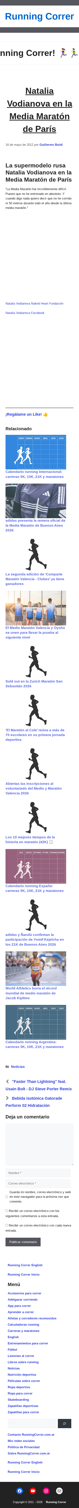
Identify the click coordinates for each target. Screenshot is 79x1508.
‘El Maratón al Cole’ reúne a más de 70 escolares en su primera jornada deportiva (35, 735)
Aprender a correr (21, 1312)
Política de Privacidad (24, 1447)
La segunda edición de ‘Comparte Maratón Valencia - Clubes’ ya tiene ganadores (35, 579)
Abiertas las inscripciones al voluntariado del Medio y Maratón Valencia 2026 (34, 788)
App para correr (19, 1306)
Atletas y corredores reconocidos (32, 1318)
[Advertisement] (39, 255)
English (13, 1337)
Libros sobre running (23, 1362)
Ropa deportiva (19, 1387)
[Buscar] (64, 1423)
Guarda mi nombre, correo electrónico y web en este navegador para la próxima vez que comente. (40, 1196)
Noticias (18, 1067)
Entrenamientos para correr (28, 1343)
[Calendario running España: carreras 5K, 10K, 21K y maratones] (36, 866)
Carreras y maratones (23, 1331)
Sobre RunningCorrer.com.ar (29, 1453)
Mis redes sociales (21, 1441)
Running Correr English (25, 1265)
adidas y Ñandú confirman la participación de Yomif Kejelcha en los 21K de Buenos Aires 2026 (35, 939)
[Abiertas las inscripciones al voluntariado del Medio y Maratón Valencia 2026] (36, 764)
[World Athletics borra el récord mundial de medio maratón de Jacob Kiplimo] (36, 968)
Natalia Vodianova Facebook (25, 313)
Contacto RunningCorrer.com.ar (31, 1434)
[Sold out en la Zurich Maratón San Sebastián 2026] (36, 661)
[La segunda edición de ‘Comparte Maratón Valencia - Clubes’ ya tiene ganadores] (36, 554)
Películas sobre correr (24, 1381)
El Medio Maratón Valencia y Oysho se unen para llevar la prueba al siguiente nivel (35, 632)
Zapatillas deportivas (23, 1406)
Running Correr (39, 16)
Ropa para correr (20, 1393)
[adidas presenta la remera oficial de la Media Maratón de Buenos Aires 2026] (36, 501)
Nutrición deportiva (22, 1374)
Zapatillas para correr (23, 1412)
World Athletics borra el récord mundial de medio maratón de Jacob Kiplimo (31, 993)
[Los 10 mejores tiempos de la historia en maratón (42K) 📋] (36, 817)
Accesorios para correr (24, 1293)
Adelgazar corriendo (22, 1299)
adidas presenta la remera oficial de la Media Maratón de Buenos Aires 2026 (35, 525)
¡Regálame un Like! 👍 (27, 414)
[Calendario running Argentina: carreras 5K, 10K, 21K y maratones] (36, 1022)
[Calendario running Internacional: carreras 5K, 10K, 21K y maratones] (36, 452)
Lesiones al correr (21, 1356)
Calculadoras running (23, 1324)
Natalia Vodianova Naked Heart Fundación (34, 303)
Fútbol (12, 1349)
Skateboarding (18, 1399)
